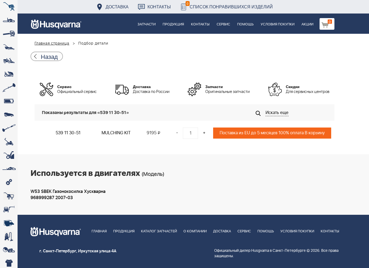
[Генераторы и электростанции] (9, 196)
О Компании (195, 231)
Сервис (223, 24)
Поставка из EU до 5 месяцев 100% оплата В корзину (272, 133)
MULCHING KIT (116, 133)
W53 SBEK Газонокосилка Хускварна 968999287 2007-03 (68, 194)
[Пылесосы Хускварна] (9, 236)
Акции (307, 24)
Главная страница (52, 43)
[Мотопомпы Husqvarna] (9, 223)
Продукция (173, 24)
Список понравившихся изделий (230, 5)
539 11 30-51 (68, 133)
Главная (99, 231)
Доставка (117, 7)
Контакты (159, 7)
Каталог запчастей (159, 231)
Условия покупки (277, 24)
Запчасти (146, 24)
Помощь (245, 24)
